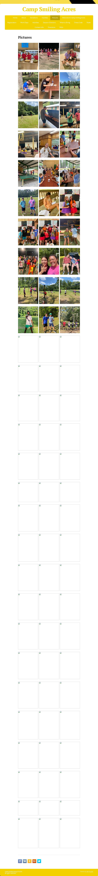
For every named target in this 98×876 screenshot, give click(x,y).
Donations (34, 18)
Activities (36, 22)
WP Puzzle (90, 871)
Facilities (45, 18)
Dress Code (78, 22)
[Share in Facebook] (20, 861)
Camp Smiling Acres (49, 9)
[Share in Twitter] (39, 861)
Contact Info (39, 27)
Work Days (24, 22)
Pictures (55, 18)
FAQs (61, 27)
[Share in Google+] (34, 861)
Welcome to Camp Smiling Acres (73, 18)
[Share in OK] (29, 861)
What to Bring (65, 22)
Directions (51, 27)
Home (15, 18)
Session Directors (49, 22)
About (24, 18)
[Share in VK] (25, 861)
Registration (11, 22)
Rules (89, 22)
